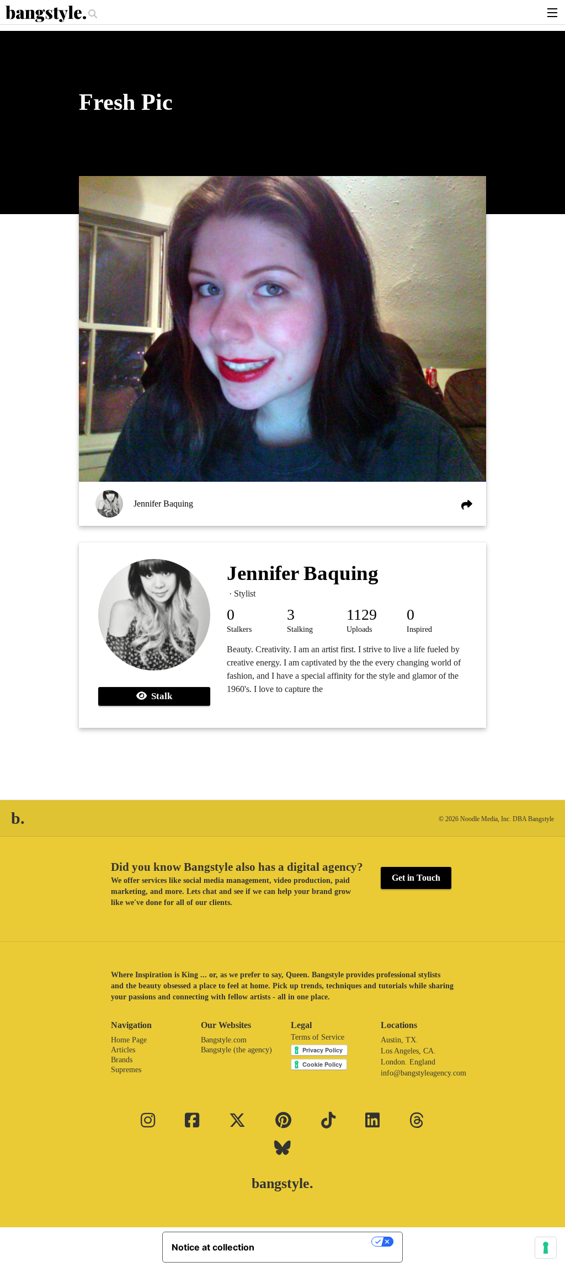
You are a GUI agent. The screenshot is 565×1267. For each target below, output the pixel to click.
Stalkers (239, 629)
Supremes (126, 1070)
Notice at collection (213, 1247)
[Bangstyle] (47, 14)
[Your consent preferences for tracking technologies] (545, 1247)
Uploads (359, 629)
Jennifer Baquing (163, 503)
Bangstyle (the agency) (236, 1050)
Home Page (129, 1040)
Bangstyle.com (224, 1040)
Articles (123, 1050)
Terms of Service (317, 1037)
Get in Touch (416, 877)
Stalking (300, 629)
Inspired (419, 629)
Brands (121, 1060)
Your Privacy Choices (318, 1241)
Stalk (159, 696)
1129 (362, 614)
